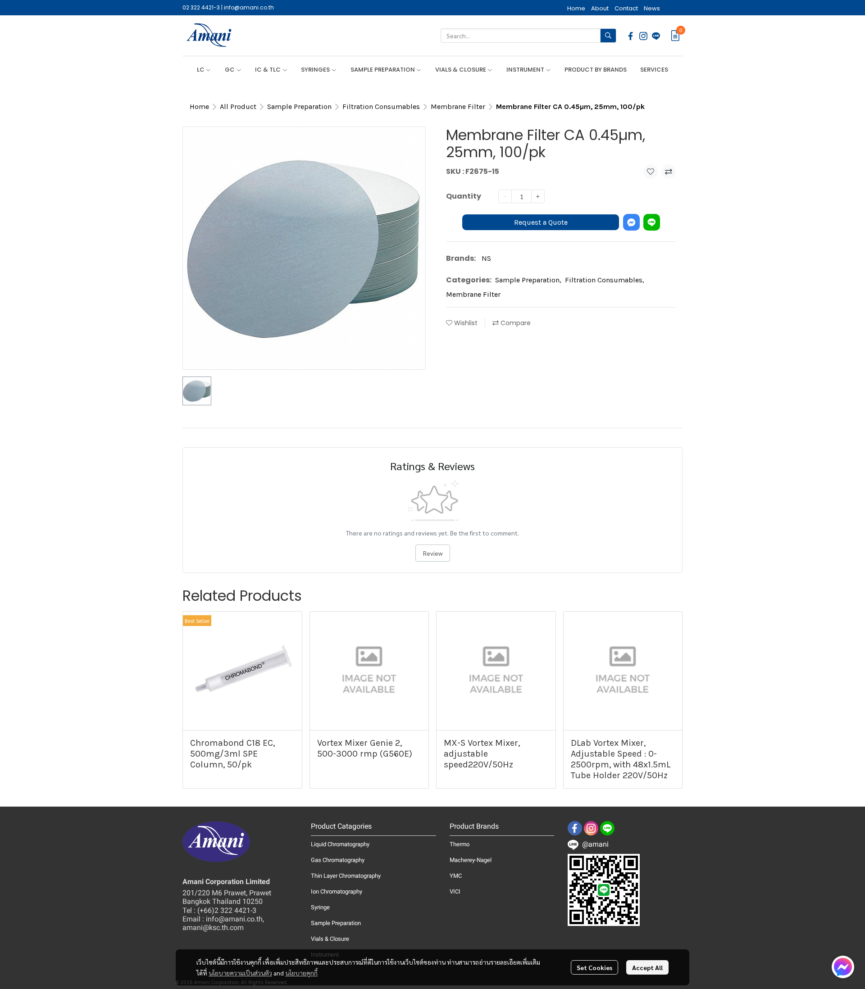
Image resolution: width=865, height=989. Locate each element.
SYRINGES (316, 69)
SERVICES (654, 69)
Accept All (647, 967)
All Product (238, 106)
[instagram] (643, 35)
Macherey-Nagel (471, 860)
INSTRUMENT (526, 69)
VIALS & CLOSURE (461, 69)
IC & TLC (268, 69)
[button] (528, 35)
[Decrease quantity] (505, 196)
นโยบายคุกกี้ (301, 973)
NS (486, 258)
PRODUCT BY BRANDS (596, 69)
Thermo (459, 844)
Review (432, 553)
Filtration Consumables (381, 106)
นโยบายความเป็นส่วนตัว (240, 973)
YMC (456, 875)
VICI (455, 891)
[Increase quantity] (538, 196)
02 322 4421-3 (201, 7)
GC (230, 69)
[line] (656, 35)
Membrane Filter (458, 106)
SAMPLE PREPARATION (383, 69)
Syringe (320, 907)
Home (199, 106)
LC (201, 69)
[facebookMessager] (843, 967)
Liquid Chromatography (340, 844)
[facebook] (630, 35)
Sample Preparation (299, 106)
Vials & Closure (330, 938)
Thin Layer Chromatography (346, 875)
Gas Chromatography (337, 860)
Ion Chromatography (336, 891)
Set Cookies (594, 967)
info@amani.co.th (249, 7)
